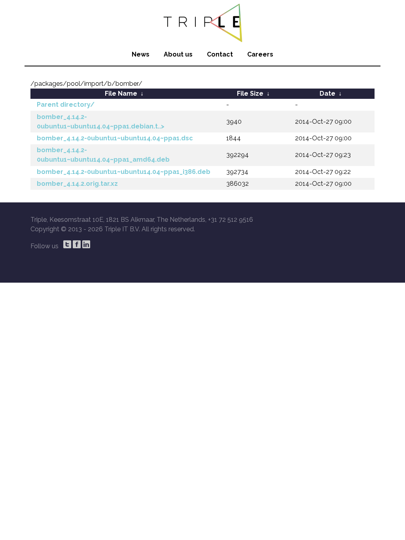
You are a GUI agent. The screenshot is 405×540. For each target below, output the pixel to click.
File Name (121, 93)
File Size (250, 93)
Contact (220, 54)
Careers (260, 54)
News (141, 54)
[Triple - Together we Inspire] (202, 21)
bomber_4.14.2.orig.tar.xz (77, 183)
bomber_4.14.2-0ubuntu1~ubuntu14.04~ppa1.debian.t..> (101, 121)
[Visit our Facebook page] (77, 244)
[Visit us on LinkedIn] (86, 244)
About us (178, 54)
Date (327, 93)
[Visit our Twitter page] (67, 244)
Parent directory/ (66, 104)
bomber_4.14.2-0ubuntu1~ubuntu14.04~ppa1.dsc (115, 138)
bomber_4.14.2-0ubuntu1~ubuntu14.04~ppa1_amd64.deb (103, 154)
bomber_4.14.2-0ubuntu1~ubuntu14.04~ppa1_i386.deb (123, 172)
